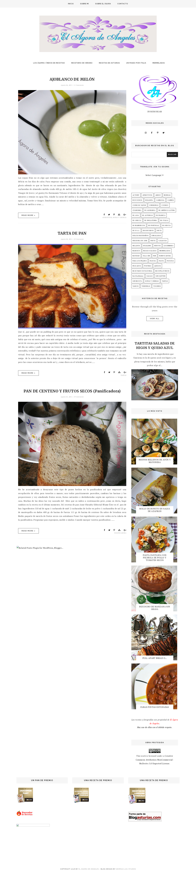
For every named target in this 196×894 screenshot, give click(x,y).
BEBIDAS (167, 195)
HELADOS (136, 246)
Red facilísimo (138, 276)
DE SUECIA (166, 225)
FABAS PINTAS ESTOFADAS (154, 707)
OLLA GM (146, 256)
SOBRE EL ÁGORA (103, 4)
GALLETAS (163, 241)
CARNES (170, 200)
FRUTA (152, 241)
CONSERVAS (154, 205)
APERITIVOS (107, 217)
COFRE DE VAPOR (139, 205)
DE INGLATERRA (150, 220)
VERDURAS (146, 286)
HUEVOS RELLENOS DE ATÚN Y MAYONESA (155, 461)
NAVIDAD (136, 256)
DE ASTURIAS (147, 215)
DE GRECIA (137, 220)
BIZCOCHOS (137, 200)
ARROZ (158, 195)
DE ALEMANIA (149, 210)
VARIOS (136, 286)
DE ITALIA (164, 220)
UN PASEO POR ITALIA (136, 63)
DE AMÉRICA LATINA (167, 210)
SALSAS (150, 276)
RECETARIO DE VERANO (82, 63)
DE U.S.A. (136, 230)
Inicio (71, 4)
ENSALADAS (156, 235)
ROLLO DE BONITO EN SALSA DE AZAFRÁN (154, 510)
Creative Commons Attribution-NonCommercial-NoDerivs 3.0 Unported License (155, 760)
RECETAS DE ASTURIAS (109, 63)
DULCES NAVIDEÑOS (141, 235)
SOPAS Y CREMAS (119, 217)
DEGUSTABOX (148, 230)
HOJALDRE (147, 246)
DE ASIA (136, 215)
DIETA (159, 230)
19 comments (79, 397)
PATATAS (170, 261)
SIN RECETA (137, 281)
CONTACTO (122, 4)
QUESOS (157, 266)
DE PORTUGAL (153, 225)
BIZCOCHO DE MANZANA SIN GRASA (154, 608)
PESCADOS (137, 266)
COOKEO (164, 205)
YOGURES (157, 286)
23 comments (79, 239)
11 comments (79, 85)
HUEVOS (157, 246)
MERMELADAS (159, 63)
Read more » (28, 215)
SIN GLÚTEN (160, 276)
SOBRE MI (84, 4)
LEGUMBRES (168, 246)
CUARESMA (137, 210)
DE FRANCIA (160, 215)
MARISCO (136, 251)
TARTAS (123, 375)
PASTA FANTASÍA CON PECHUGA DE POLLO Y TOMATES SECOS (154, 558)
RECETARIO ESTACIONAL (142, 271)
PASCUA (153, 261)
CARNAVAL (160, 200)
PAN (154, 256)
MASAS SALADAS (149, 251)
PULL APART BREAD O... (154, 658)
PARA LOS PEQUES (140, 261)
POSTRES (147, 266)
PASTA (161, 261)
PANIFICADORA (120, 533)
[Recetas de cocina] (24, 815)
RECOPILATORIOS (162, 271)
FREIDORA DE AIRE (140, 241)
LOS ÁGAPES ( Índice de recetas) (49, 63)
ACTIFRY (136, 195)
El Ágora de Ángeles (89, 869)
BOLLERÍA (149, 200)
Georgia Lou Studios (126, 869)
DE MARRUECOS (139, 225)
